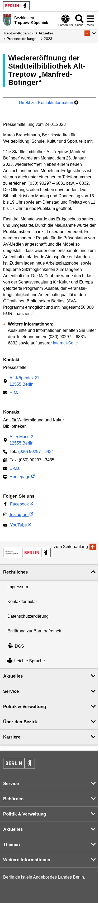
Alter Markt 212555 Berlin (22, 440)
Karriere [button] (11, 737)
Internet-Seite (65, 343)
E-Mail (16, 393)
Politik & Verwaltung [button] (24, 706)
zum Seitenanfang (71, 546)
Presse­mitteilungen (23, 39)
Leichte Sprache (29, 661)
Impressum (17, 587)
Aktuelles (46, 33)
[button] (90, 33)
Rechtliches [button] (15, 572)
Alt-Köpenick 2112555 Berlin (24, 381)
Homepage (20, 477)
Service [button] (11, 691)
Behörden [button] (13, 798)
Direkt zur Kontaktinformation (46, 102)
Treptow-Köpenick (18, 33)
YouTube (18, 525)
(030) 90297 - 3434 (36, 451)
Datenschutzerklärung (28, 616)
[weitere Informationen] (7, 20)
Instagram (19, 514)
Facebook (19, 504)
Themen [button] (11, 844)
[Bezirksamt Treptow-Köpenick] (27, 552)
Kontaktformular (22, 601)
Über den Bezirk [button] (20, 721)
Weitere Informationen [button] (26, 859)
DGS (19, 646)
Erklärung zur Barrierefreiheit (34, 631)
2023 (48, 39)
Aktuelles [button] (13, 676)
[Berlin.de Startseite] (16, 5)
